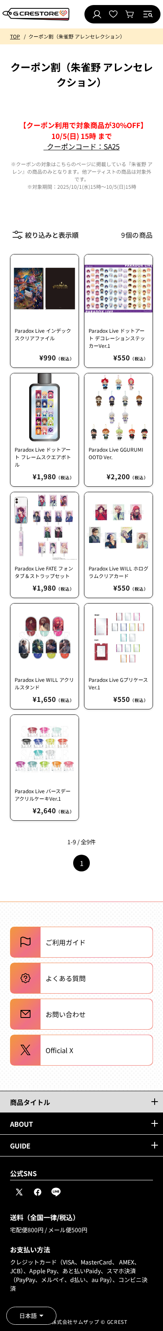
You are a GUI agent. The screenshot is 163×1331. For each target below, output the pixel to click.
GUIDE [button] (20, 1146)
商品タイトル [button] (30, 1102)
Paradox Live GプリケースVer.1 (118, 683)
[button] (147, 14)
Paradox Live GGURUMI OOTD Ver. (116, 453)
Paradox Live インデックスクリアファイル (43, 334)
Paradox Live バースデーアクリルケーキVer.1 (43, 794)
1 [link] (82, 863)
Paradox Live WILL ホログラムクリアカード (118, 572)
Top (15, 36)
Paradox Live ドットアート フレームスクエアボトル (43, 457)
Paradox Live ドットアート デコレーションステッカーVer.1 (117, 338)
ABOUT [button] (21, 1124)
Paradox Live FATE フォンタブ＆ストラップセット (44, 572)
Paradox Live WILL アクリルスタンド (44, 683)
